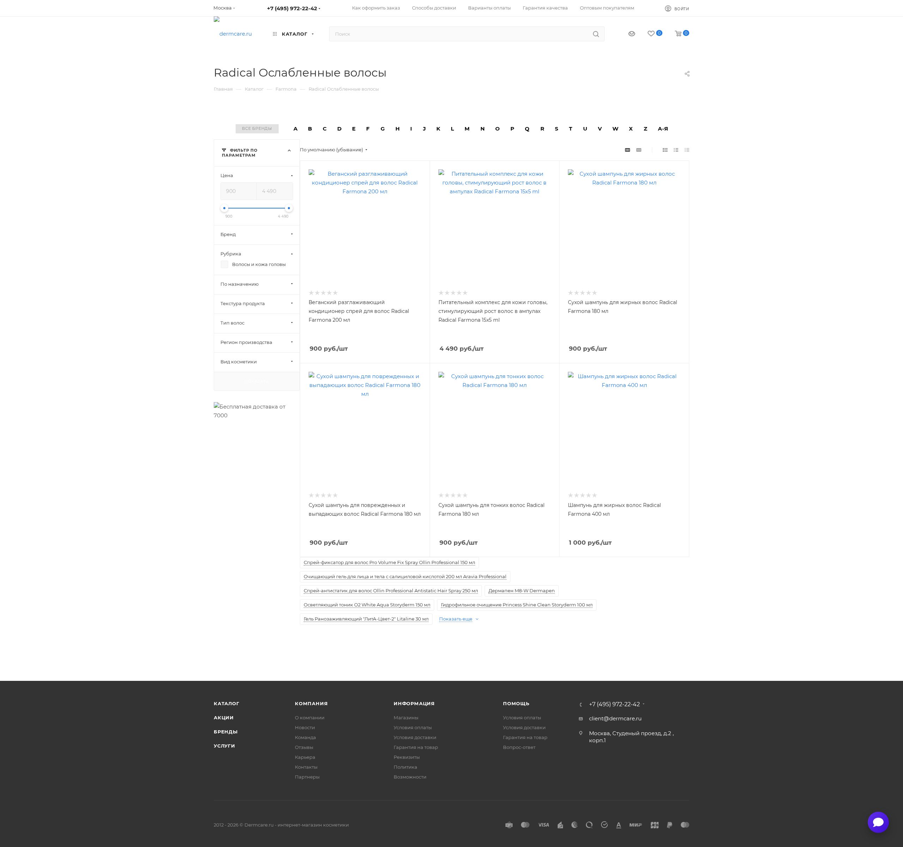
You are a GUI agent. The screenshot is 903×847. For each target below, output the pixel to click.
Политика (405, 767)
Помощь (516, 703)
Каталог (227, 703)
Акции (224, 717)
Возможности (410, 777)
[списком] (676, 150)
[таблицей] (687, 150)
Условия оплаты (413, 727)
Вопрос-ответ (519, 747)
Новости (305, 727)
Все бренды (257, 128)
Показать (256, 381)
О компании (310, 717)
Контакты (306, 767)
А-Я (663, 128)
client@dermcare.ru (615, 718)
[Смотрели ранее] (625, 34)
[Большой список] (639, 150)
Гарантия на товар (416, 747)
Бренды (226, 731)
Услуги (224, 746)
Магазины (406, 717)
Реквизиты (407, 757)
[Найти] (596, 33)
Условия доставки (415, 737)
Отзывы (304, 747)
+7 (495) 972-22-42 (292, 8)
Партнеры (307, 777)
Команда (305, 737)
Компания (311, 703)
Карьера (305, 757)
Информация (414, 703)
